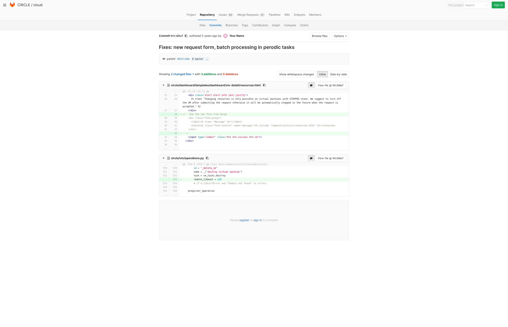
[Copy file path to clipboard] (264, 85)
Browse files (319, 36)
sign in (257, 220)
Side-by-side (338, 74)
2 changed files (181, 74)
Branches (232, 25)
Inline (322, 74)
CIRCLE (23, 5)
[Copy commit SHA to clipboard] (186, 36)
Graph (276, 25)
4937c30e (183, 58)
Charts (304, 25)
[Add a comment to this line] (159, 95)
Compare (290, 25)
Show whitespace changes (296, 74)
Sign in (498, 5)
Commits (215, 25)
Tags (245, 25)
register (244, 220)
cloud (37, 5)
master (198, 59)
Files (202, 25)
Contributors (260, 25)
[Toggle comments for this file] (311, 85)
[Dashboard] (12, 6)
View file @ (330, 85)
